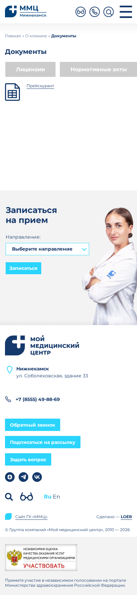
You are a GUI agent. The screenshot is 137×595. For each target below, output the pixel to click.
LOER (126, 516)
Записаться (23, 268)
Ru (48, 496)
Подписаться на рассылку (42, 442)
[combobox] (47, 249)
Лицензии (30, 69)
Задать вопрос (28, 460)
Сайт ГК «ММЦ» (31, 516)
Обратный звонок (32, 425)
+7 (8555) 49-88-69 (38, 399)
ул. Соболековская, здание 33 (52, 372)
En (56, 496)
